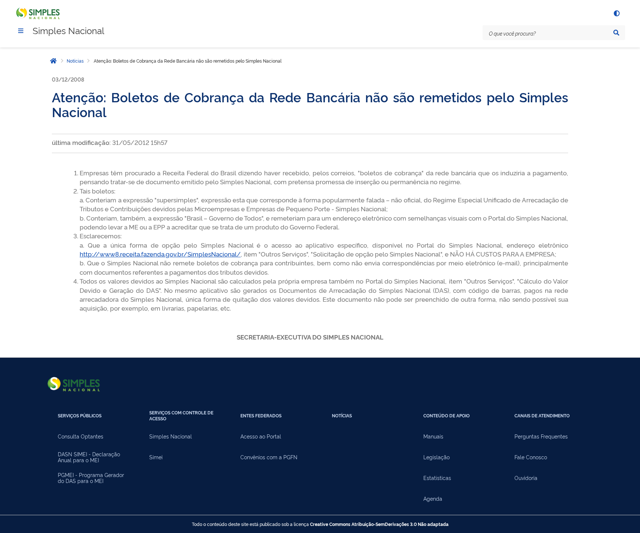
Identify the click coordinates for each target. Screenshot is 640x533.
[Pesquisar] (616, 33)
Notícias (75, 61)
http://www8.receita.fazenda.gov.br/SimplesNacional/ (160, 253)
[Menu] (21, 31)
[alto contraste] (616, 13)
